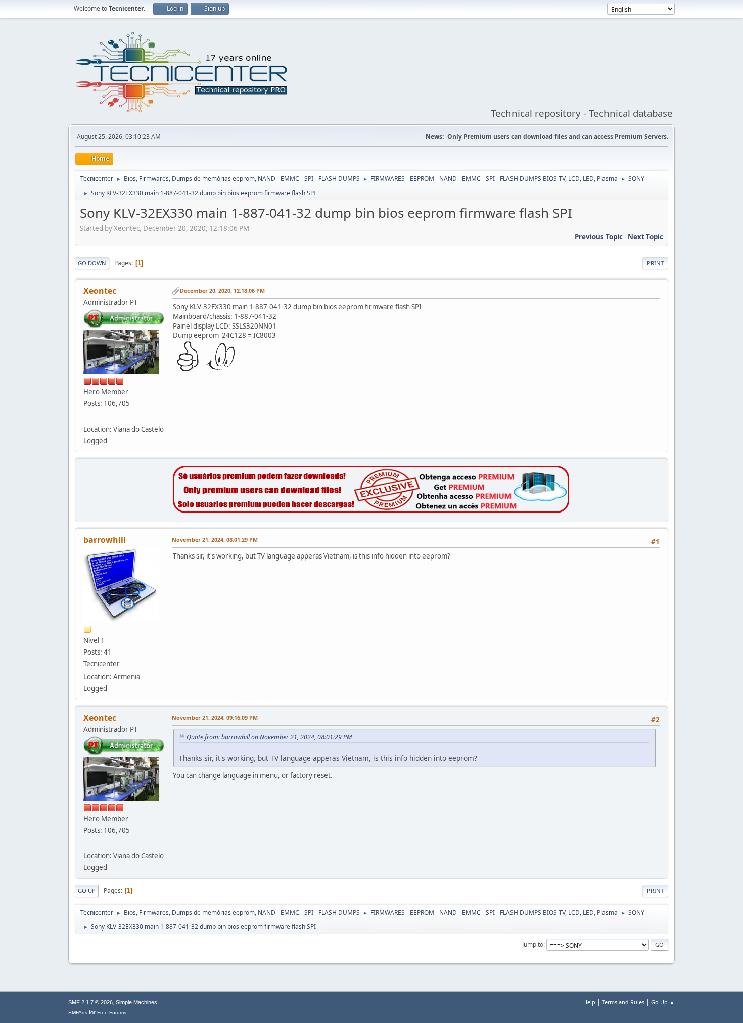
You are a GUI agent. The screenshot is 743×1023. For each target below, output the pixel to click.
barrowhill (104, 539)
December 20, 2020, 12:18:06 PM (222, 290)
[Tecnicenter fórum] (87, 416)
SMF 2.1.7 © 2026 (90, 1002)
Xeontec (99, 290)
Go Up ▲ (663, 1002)
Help (589, 1002)
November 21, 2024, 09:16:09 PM (215, 717)
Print (655, 263)
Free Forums (111, 1012)
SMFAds (77, 1012)
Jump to (532, 944)
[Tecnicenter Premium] (371, 510)
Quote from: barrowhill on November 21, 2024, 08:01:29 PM (269, 737)
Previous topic (599, 236)
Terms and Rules (623, 1002)
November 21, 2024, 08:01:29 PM (215, 539)
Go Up (87, 890)
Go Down (92, 263)
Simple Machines (136, 1002)
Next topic (645, 236)
